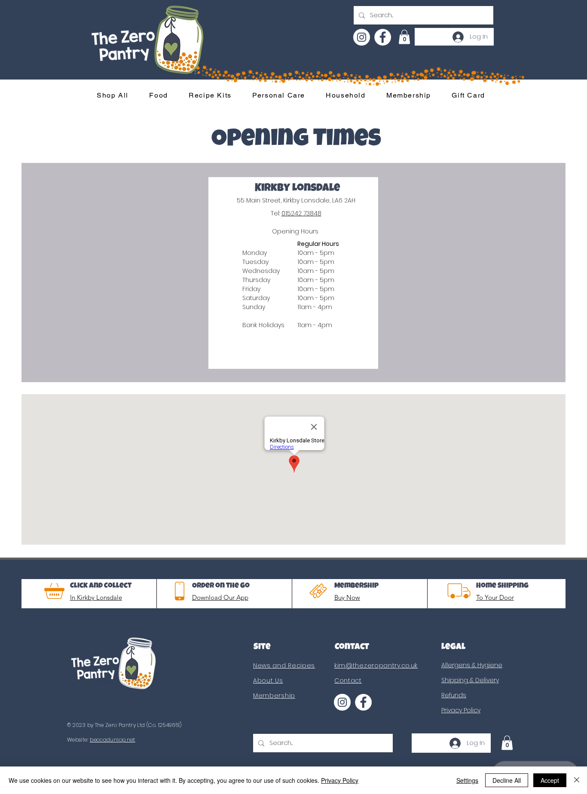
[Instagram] (361, 37)
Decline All (506, 780)
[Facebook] (382, 37)
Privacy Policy (339, 780)
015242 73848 (301, 213)
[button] (404, 37)
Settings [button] (467, 780)
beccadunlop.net (112, 739)
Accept (550, 780)
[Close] (577, 780)
